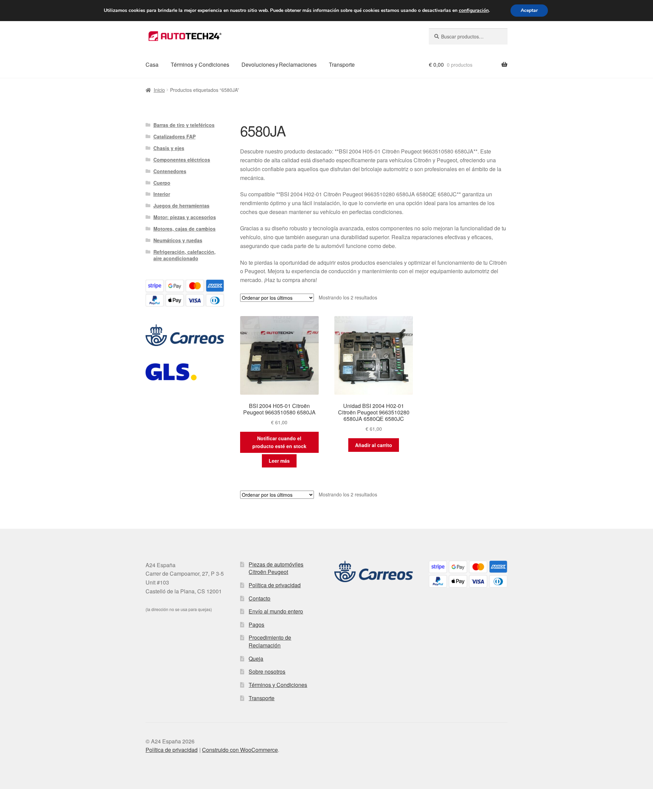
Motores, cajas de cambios (184, 228)
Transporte (342, 64)
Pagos (256, 624)
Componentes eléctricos (181, 159)
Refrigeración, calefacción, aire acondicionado (184, 255)
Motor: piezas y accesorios (184, 217)
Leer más (279, 460)
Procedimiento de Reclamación (270, 641)
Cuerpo (161, 182)
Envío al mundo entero (276, 611)
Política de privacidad (275, 585)
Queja (256, 658)
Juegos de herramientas (181, 205)
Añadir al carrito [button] (373, 445)
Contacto (259, 598)
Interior (161, 194)
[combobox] (468, 36)
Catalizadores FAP (174, 136)
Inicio (159, 89)
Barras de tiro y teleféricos (184, 124)
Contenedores (169, 171)
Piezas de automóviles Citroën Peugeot (276, 568)
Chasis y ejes (168, 148)
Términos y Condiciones (200, 64)
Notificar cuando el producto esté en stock (279, 442)
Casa (152, 64)
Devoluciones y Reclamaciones (279, 64)
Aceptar (529, 10)
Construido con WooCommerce (240, 750)
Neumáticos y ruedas (177, 240)
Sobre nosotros (267, 671)
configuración (474, 10)
